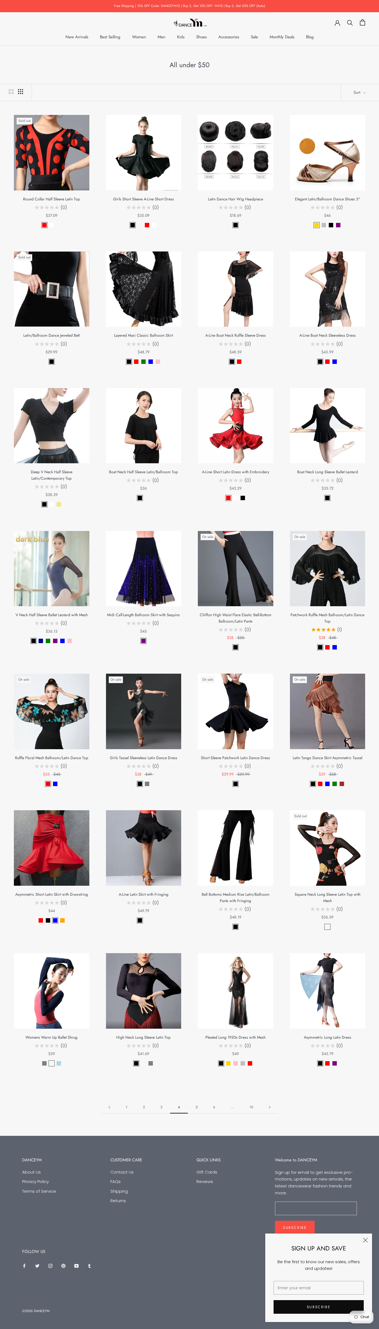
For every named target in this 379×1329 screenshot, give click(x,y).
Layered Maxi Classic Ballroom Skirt (143, 335)
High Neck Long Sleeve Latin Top (143, 1037)
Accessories (228, 37)
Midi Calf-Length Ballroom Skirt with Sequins (143, 615)
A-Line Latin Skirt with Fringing (143, 894)
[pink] (69, 641)
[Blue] (150, 361)
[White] (51, 225)
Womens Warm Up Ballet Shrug (51, 1037)
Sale (254, 37)
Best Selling (110, 37)
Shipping (119, 1191)
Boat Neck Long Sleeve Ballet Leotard (327, 472)
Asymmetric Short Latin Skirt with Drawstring (51, 894)
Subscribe (318, 1307)
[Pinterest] (63, 1265)
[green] (48, 641)
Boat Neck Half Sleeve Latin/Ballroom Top (143, 472)
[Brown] (342, 784)
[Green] (143, 361)
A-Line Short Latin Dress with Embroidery (235, 472)
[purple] (55, 641)
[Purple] (338, 225)
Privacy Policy (35, 1181)
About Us (31, 1172)
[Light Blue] (59, 1063)
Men (161, 37)
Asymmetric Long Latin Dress (327, 1037)
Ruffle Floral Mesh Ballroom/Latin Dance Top (51, 758)
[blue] (62, 641)
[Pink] (158, 361)
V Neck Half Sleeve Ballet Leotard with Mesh (52, 615)
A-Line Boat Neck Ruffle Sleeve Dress (235, 335)
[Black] (132, 225)
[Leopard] (59, 225)
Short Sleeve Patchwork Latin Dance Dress (235, 758)
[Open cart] (362, 22)
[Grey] (147, 784)
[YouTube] (76, 1265)
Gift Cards (206, 1172)
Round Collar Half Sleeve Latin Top (51, 199)
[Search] (350, 22)
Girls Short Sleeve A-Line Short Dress (143, 199)
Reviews (204, 1181)
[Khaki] (59, 504)
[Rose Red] (140, 225)
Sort (357, 92)
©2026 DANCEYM (36, 1310)
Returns (118, 1201)
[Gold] (316, 225)
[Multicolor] (327, 927)
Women (139, 37)
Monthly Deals (282, 37)
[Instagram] (50, 1265)
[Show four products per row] (20, 91)
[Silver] (324, 225)
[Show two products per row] (11, 91)
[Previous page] (109, 1107)
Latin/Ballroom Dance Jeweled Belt (51, 335)
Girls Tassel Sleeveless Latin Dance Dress (143, 758)
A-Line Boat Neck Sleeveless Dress (327, 335)
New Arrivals (76, 37)
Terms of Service (39, 1191)
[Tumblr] (89, 1265)
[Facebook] (24, 1265)
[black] (33, 641)
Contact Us (122, 1172)
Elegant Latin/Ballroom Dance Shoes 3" (327, 199)
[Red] (44, 225)
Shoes (201, 37)
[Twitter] (37, 1265)
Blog (310, 37)
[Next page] (269, 1107)
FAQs (115, 1181)
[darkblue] (41, 641)
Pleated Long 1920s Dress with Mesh (235, 1037)
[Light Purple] (51, 1063)
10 (251, 1107)
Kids (181, 37)
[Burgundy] (147, 498)
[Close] (365, 1240)
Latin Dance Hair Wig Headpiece (235, 199)
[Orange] (62, 920)
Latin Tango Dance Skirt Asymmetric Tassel (327, 758)
